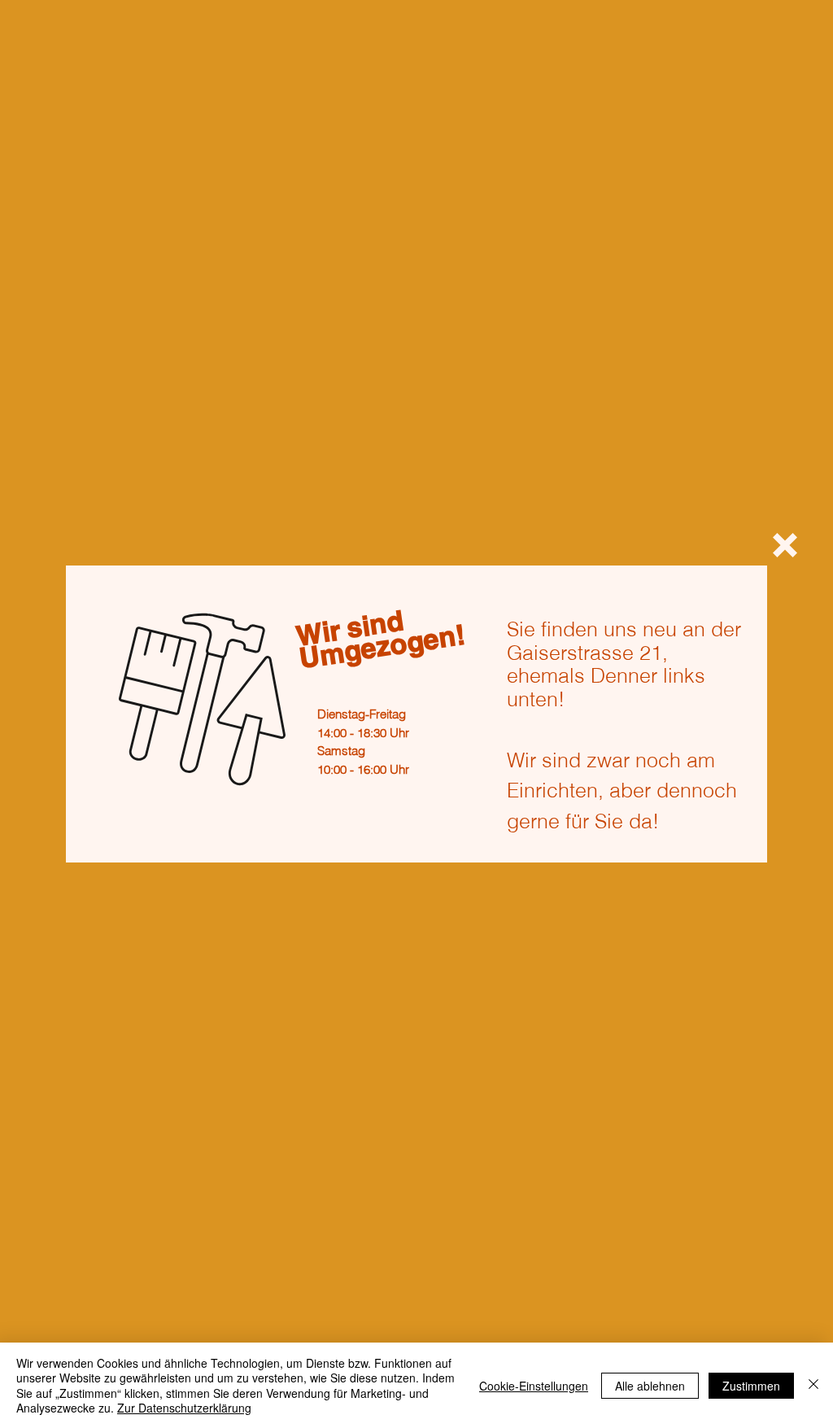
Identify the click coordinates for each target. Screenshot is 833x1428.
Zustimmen (751, 1386)
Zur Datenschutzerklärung (184, 1408)
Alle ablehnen (650, 1386)
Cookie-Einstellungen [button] (533, 1386)
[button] (785, 545)
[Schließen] (813, 1385)
